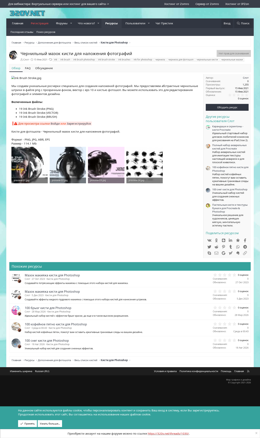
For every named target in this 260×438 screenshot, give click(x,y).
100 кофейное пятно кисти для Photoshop (56, 324)
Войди (55, 123)
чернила (160, 59)
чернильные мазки (232, 59)
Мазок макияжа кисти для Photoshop (52, 275)
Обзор (16, 68)
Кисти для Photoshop (58, 279)
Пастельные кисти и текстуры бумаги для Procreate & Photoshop (230, 208)
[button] (71, 23)
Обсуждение (44, 68)
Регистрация (39, 23)
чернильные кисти (207, 59)
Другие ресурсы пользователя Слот (220, 119)
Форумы (62, 23)
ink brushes (124, 59)
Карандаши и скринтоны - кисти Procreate (227, 128)
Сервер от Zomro (207, 4)
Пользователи (135, 23)
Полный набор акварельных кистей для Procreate (229, 146)
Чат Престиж (164, 23)
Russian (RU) (42, 371)
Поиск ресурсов (45, 32)
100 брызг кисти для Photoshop (48, 308)
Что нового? (86, 23)
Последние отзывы (21, 32)
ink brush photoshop (84, 59)
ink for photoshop (143, 59)
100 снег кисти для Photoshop (229, 189)
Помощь (226, 371)
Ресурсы (111, 23)
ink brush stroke (106, 59)
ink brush (65, 59)
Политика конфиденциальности (198, 371)
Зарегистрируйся (79, 123)
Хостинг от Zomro (176, 4)
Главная (17, 23)
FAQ (28, 68)
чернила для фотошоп (180, 59)
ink (55, 59)
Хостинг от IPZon (237, 4)
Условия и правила (165, 371)
